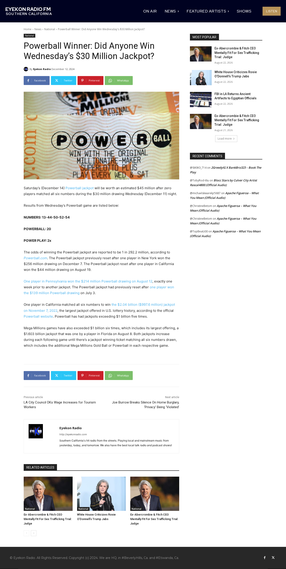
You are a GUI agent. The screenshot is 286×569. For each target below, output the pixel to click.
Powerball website (38, 316)
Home (28, 29)
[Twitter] (273, 558)
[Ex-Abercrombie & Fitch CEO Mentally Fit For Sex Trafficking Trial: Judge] (48, 494)
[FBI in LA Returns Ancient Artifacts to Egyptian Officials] (201, 99)
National (49, 29)
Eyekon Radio (42, 69)
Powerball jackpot (79, 188)
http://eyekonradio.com (73, 434)
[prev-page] (26, 533)
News (37, 29)
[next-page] (33, 533)
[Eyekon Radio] (26, 69)
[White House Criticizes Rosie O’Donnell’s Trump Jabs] (101, 494)
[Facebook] (264, 558)
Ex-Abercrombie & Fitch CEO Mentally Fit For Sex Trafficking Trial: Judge (48, 519)
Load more (225, 138)
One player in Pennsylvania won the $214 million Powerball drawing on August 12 (88, 281)
